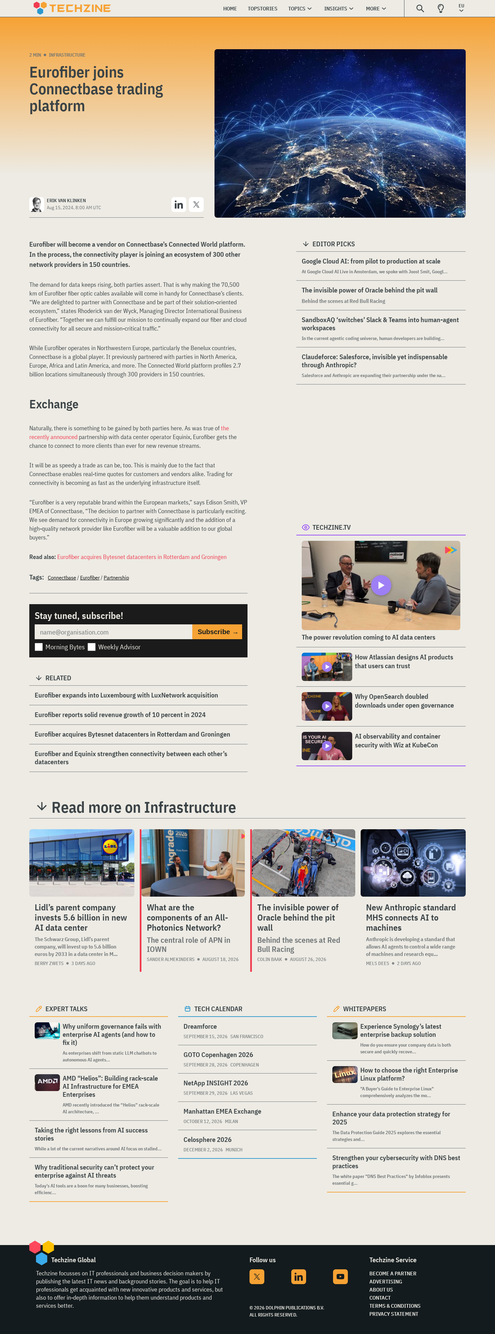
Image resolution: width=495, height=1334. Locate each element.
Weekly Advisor (119, 646)
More (373, 8)
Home (230, 8)
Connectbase (62, 577)
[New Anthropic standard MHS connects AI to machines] (413, 863)
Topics (296, 8)
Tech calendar (218, 1008)
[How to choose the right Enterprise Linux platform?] (345, 1082)
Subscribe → (218, 631)
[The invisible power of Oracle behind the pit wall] (303, 863)
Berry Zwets (49, 963)
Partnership (116, 577)
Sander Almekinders (171, 959)
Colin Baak (269, 959)
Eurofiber (90, 577)
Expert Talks (66, 1008)
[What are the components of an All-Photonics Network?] (193, 863)
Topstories (262, 8)
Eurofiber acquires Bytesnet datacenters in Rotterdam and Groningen (142, 557)
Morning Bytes (65, 646)
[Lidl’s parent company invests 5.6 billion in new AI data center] (81, 863)
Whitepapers (364, 1008)
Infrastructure (67, 55)
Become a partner (393, 1273)
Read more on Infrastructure (144, 807)
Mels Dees (377, 963)
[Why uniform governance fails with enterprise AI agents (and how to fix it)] (47, 1042)
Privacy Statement (393, 1313)
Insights (335, 8)
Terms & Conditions (395, 1305)
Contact (380, 1297)
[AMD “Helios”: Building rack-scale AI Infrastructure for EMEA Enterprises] (47, 1094)
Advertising (385, 1281)
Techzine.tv (331, 527)
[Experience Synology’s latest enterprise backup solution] (345, 1038)
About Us (381, 1289)
